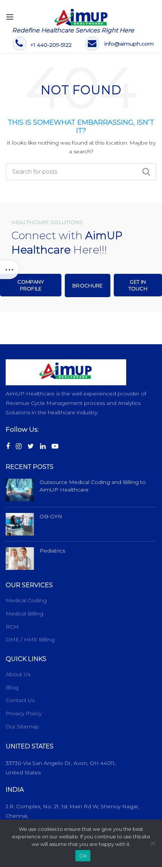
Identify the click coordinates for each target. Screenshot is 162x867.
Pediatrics (52, 550)
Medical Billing (24, 613)
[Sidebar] (9, 269)
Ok (83, 856)
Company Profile (30, 285)
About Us (18, 674)
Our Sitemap (22, 726)
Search (146, 171)
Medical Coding (26, 600)
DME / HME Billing (30, 639)
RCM (12, 626)
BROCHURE (87, 285)
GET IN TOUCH (138, 285)
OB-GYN (51, 516)
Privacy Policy (23, 713)
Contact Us (20, 700)
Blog (12, 687)
